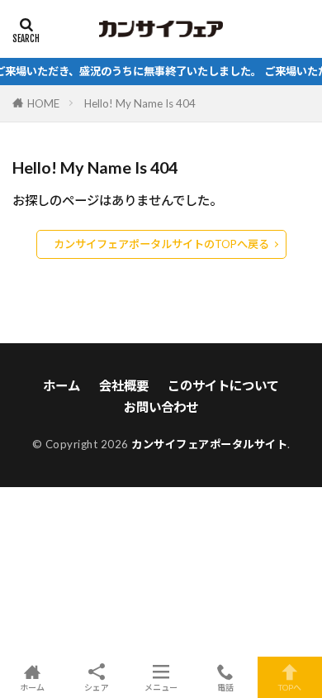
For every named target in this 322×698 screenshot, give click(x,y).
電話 (225, 686)
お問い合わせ (161, 406)
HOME (43, 103)
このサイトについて (223, 385)
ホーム (61, 385)
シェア (96, 687)
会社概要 (124, 385)
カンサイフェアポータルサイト (209, 444)
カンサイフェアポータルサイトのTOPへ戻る (161, 244)
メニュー (161, 686)
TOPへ (289, 686)
